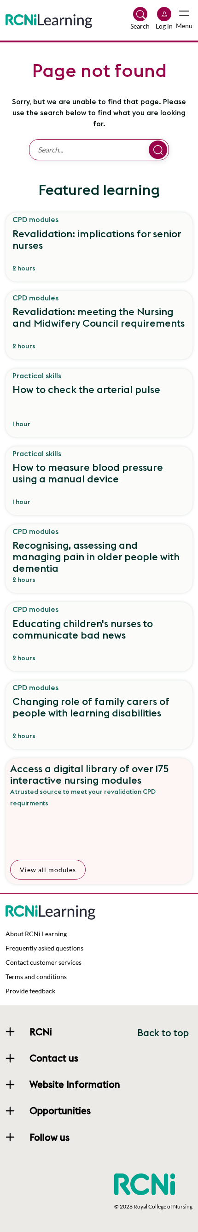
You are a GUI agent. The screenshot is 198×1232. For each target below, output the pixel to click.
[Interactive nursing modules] (99, 275)
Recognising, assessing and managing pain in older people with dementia (96, 557)
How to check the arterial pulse (86, 390)
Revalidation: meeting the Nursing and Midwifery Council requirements (98, 317)
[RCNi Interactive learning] (50, 911)
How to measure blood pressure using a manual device (87, 473)
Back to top (163, 1033)
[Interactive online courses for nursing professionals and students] (49, 19)
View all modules (48, 870)
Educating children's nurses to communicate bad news (82, 629)
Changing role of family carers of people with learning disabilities (90, 707)
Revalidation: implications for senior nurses (96, 240)
